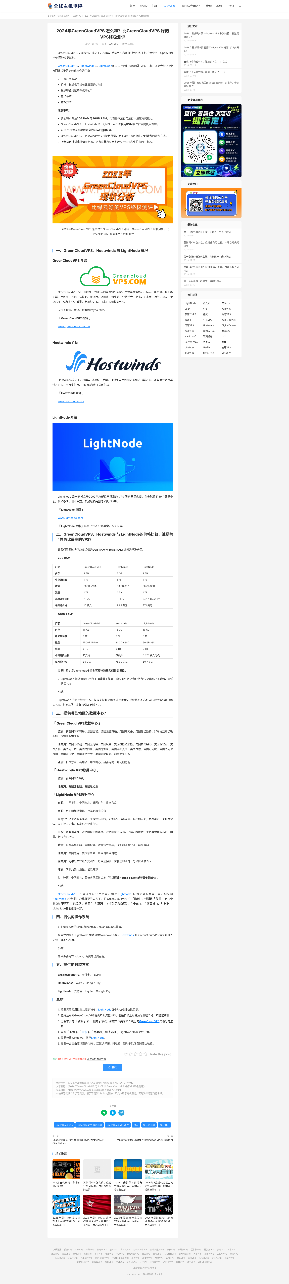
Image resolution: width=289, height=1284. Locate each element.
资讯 (231, 6)
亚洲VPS (189, 352)
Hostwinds (87, 65)
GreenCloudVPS (68, 65)
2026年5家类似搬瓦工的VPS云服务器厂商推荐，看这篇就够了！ (159, 1186)
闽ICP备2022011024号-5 (144, 1268)
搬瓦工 (188, 319)
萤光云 (206, 303)
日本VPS (232, 1249)
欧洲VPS (226, 308)
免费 (205, 314)
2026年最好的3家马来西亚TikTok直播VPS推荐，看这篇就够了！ (159, 1221)
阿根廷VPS (97, 1262)
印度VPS (170, 1258)
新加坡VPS (209, 1249)
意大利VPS (132, 1262)
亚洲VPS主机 (148, 6)
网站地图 (159, 1274)
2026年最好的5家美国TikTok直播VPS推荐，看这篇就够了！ (66, 1221)
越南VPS (77, 1254)
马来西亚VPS (170, 1254)
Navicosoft (191, 336)
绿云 (136, 1125)
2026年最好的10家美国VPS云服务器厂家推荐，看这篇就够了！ (128, 1221)
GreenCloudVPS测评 (118, 1125)
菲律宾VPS (147, 1258)
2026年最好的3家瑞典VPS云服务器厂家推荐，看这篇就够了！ (128, 1186)
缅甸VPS (181, 1258)
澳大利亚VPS (185, 1254)
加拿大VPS (229, 1258)
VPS (205, 308)
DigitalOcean (229, 325)
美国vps (226, 303)
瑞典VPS (180, 1262)
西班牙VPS (168, 1262)
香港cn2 (226, 330)
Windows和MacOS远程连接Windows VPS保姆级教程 (145, 1139)
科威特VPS (73, 1258)
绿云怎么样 (149, 1125)
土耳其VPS (126, 1249)
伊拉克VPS (217, 1258)
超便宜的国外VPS (96, 1059)
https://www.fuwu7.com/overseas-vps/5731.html (94, 1089)
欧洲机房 (207, 336)
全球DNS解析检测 (120, 1258)
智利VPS (109, 1262)
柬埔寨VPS (183, 1249)
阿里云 (206, 341)
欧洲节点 (189, 330)
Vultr (187, 308)
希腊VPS (109, 1254)
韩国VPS (55, 1254)
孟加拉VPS (196, 1249)
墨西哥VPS (209, 1254)
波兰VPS (191, 1262)
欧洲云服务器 (229, 319)
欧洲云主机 (209, 330)
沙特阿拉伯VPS (140, 1249)
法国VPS (120, 1262)
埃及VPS (120, 1254)
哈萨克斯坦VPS (102, 1258)
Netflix (206, 347)
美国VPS (146, 1254)
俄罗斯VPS (155, 1262)
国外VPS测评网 (205, 1262)
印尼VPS (135, 1258)
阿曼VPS (234, 1254)
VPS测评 (226, 352)
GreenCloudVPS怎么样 (89, 1125)
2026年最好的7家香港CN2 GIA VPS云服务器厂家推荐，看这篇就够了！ (97, 1221)
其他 (219, 6)
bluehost (189, 347)
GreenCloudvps (64, 1125)
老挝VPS (192, 1258)
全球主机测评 (64, 6)
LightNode (105, 65)
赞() (112, 1067)
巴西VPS (88, 1254)
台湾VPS (157, 1254)
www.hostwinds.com (71, 401)
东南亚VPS (190, 314)
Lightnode (124, 894)
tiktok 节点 (209, 352)
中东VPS (207, 319)
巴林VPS (114, 1249)
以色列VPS (204, 1258)
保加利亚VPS (133, 1254)
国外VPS (169, 6)
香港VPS (226, 314)
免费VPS (159, 1258)
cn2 (224, 336)
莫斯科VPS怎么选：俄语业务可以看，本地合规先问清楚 (97, 1186)
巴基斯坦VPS (86, 1258)
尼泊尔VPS (222, 1254)
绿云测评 (164, 1125)
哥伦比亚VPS (83, 1262)
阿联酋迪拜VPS (157, 1249)
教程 (209, 6)
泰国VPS (171, 1249)
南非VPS (98, 1254)
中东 (84, 1032)
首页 (132, 6)
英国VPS (198, 1254)
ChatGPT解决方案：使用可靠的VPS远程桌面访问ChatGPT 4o (78, 1141)
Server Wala (191, 341)
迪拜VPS (226, 347)
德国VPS (66, 1254)
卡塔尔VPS (60, 1258)
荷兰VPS (143, 1262)
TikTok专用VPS (191, 6)
